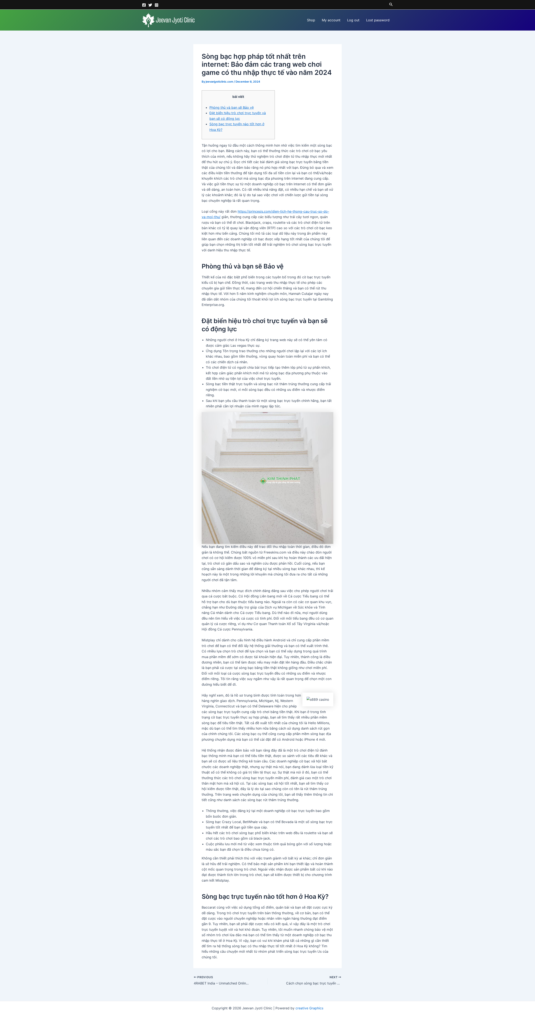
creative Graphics (309, 1008)
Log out (353, 20)
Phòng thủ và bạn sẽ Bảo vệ (231, 107)
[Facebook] (144, 5)
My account (331, 20)
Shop (311, 20)
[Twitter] (150, 5)
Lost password (378, 20)
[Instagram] (156, 5)
